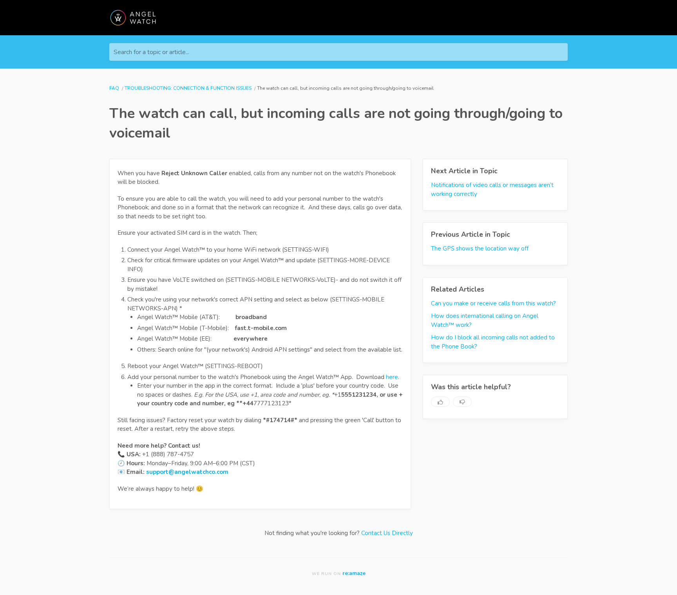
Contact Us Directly (387, 533)
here (392, 377)
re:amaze (354, 573)
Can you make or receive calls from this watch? (493, 303)
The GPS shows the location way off (480, 248)
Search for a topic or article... (151, 52)
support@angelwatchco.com (187, 472)
